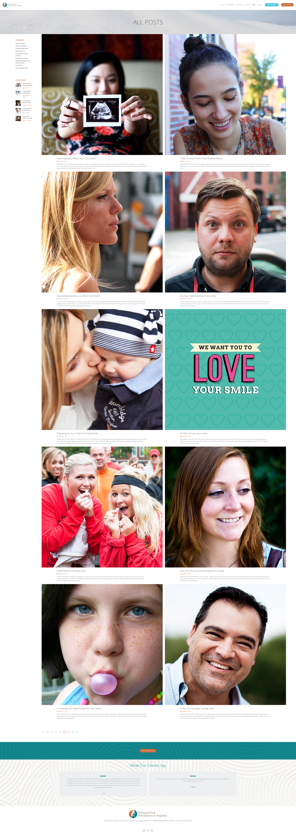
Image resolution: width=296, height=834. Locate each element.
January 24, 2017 (63, 573)
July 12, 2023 (26, 113)
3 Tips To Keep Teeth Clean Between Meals (201, 158)
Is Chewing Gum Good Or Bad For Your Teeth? (79, 708)
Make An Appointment (148, 751)
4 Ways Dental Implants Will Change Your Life (27, 93)
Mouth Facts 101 (20, 51)
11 (56, 732)
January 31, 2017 (186, 436)
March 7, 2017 (186, 161)
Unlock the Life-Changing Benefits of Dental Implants (28, 85)
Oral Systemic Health (22, 58)
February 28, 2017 (63, 298)
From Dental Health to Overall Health (27, 118)
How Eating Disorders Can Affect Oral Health (78, 296)
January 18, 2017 (186, 573)
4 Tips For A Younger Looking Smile (197, 708)
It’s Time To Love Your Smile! (194, 433)
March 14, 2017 (63, 161)
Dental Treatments (21, 46)
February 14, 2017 (187, 298)
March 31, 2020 (27, 120)
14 (69, 732)
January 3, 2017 (186, 711)
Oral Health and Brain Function (27, 109)
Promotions (19, 65)
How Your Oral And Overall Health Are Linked (202, 571)
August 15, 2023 (27, 105)
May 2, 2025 (26, 88)
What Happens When (22, 68)
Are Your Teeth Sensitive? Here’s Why (198, 296)
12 (60, 732)
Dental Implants (20, 43)
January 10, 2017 (63, 711)
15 (73, 732)
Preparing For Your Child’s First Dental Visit (77, 433)
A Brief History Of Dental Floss (71, 571)
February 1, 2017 (63, 436)
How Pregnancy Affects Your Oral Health (76, 158)
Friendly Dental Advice (22, 48)
